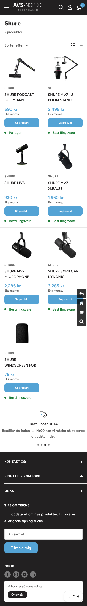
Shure (9, 88)
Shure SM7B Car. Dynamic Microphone (63, 274)
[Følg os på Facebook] (7, 574)
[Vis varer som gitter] (73, 45)
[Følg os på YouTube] (24, 574)
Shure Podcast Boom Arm (19, 97)
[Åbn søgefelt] (61, 7)
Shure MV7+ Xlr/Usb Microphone (60, 186)
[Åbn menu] (6, 7)
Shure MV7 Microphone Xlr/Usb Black (17, 274)
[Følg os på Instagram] (16, 574)
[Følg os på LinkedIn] (33, 574)
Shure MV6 (14, 183)
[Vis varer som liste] (81, 45)
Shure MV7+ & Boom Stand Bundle (60, 98)
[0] (79, 7)
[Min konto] (70, 7)
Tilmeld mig (21, 548)
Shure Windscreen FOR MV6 (20, 363)
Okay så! (17, 595)
